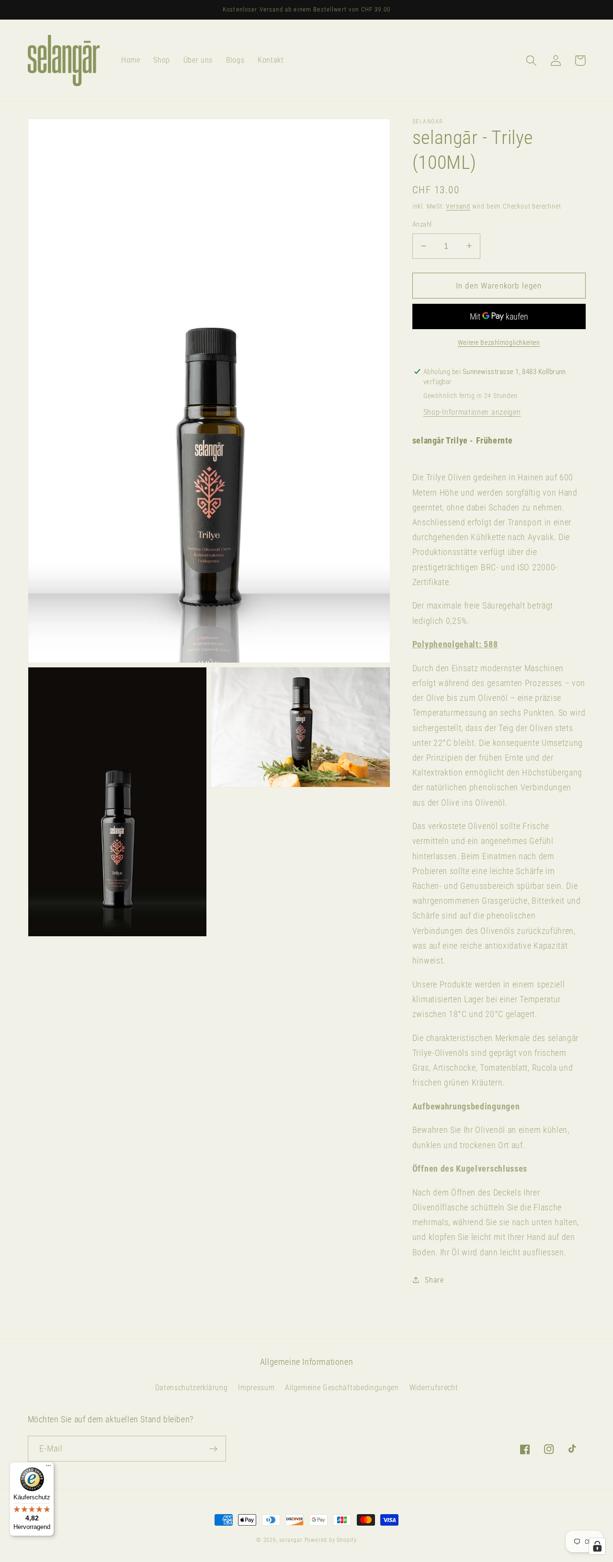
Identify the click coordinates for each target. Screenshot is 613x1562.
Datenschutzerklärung (191, 1387)
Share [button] (434, 1280)
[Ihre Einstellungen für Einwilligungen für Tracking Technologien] (597, 1546)
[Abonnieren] (213, 1449)
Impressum (256, 1387)
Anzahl (422, 224)
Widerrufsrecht (433, 1387)
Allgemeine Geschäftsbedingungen (341, 1387)
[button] (532, 60)
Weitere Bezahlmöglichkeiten (499, 342)
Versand (458, 206)
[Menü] (48, 1467)
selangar (290, 1540)
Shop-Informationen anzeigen (472, 412)
